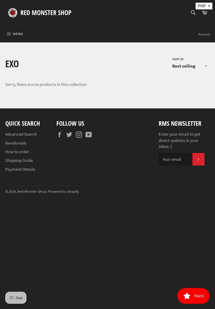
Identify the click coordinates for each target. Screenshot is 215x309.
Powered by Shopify (63, 191)
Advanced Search (21, 134)
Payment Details (20, 169)
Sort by (178, 59)
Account (204, 34)
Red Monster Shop (32, 191)
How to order (17, 151)
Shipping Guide (19, 160)
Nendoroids (15, 143)
